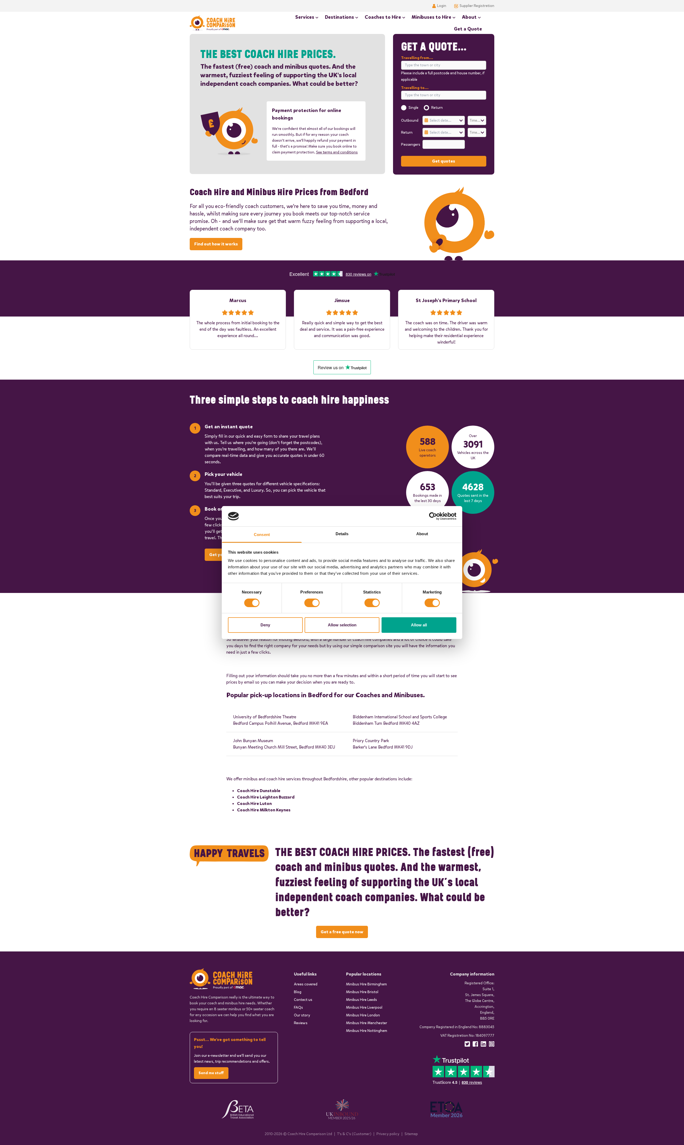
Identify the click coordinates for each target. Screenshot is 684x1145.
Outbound (409, 120)
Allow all (419, 625)
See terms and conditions (337, 152)
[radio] (403, 107)
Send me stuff (211, 1072)
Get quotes (443, 161)
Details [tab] (342, 533)
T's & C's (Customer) (354, 1133)
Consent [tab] (262, 534)
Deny (265, 625)
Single (413, 107)
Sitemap (411, 1133)
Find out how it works (216, 244)
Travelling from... (417, 57)
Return (437, 107)
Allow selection (342, 625)
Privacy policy (387, 1133)
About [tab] (422, 533)
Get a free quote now (342, 932)
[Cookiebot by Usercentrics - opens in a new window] (433, 516)
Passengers (410, 144)
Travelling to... (415, 87)
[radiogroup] (444, 107)
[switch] (312, 603)
